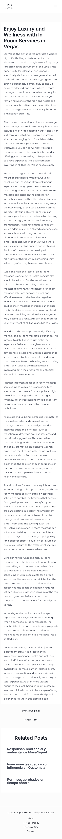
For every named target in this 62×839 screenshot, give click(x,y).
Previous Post (31, 710)
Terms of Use (31, 827)
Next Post (31, 719)
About (31, 818)
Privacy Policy (31, 822)
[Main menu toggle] (55, 6)
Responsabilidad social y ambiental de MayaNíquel (27, 750)
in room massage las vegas (42, 506)
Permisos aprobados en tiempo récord (25, 781)
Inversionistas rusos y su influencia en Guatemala (27, 766)
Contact (31, 831)
